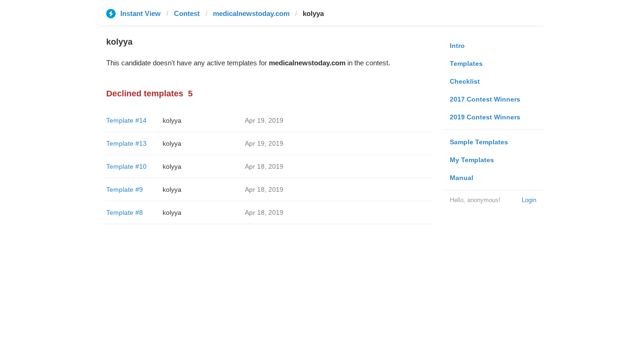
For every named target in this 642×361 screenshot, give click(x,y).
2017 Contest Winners (485, 99)
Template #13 (126, 143)
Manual (461, 177)
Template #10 (126, 166)
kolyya (172, 120)
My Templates (472, 160)
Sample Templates (479, 142)
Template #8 (124, 212)
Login (529, 200)
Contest (187, 13)
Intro (457, 45)
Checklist (465, 81)
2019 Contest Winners (485, 117)
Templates (466, 63)
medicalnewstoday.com (251, 13)
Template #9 (124, 189)
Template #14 (126, 120)
